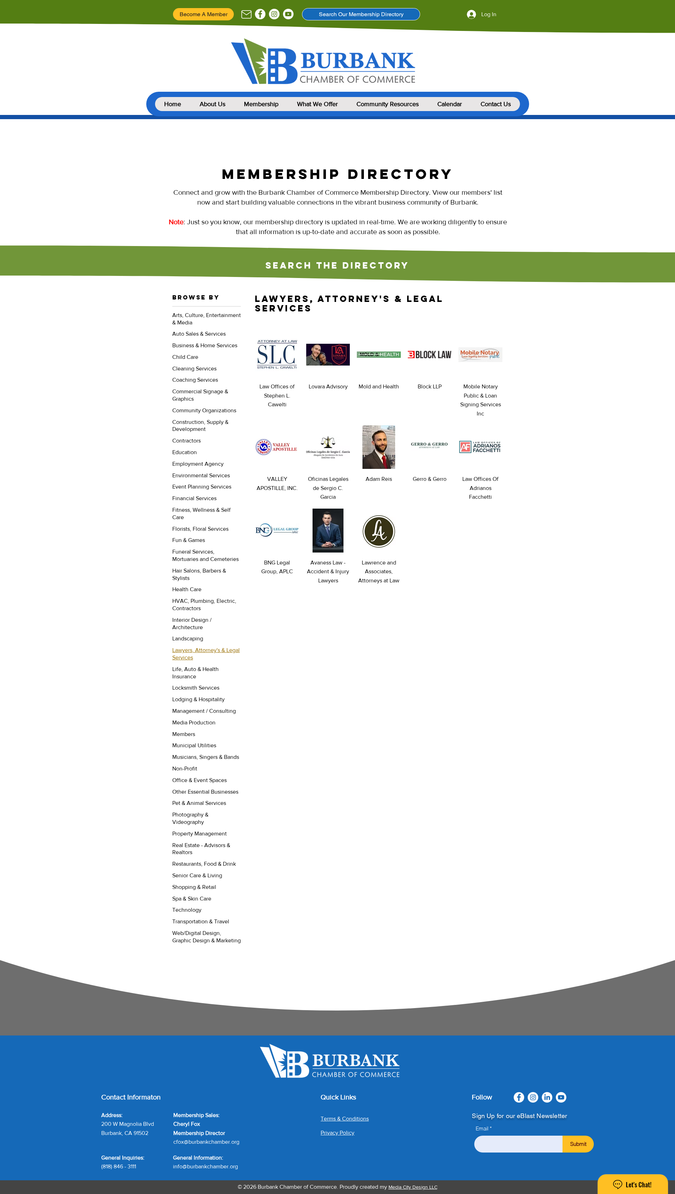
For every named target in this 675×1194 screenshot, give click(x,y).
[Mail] (246, 14)
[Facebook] (260, 14)
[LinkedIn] (547, 1097)
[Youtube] (288, 14)
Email (482, 1128)
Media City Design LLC (412, 1187)
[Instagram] (274, 14)
